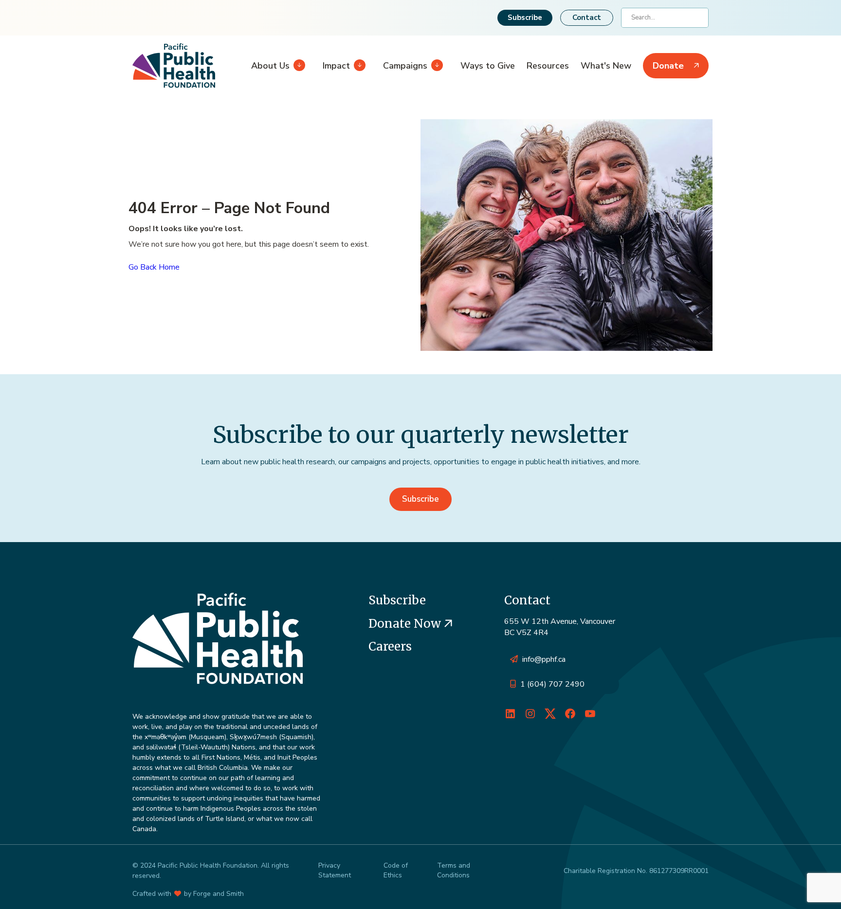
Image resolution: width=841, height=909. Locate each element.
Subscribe (525, 17)
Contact (586, 17)
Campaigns (405, 66)
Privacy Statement (334, 870)
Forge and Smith (218, 893)
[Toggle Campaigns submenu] (435, 65)
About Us (270, 66)
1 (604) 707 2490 (552, 684)
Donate (668, 66)
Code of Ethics (396, 870)
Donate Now (406, 623)
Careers (390, 646)
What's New (606, 66)
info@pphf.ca (544, 659)
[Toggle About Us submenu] (297, 65)
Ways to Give (487, 66)
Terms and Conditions (453, 870)
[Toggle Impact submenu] (358, 65)
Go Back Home (154, 267)
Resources (548, 66)
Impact (336, 66)
